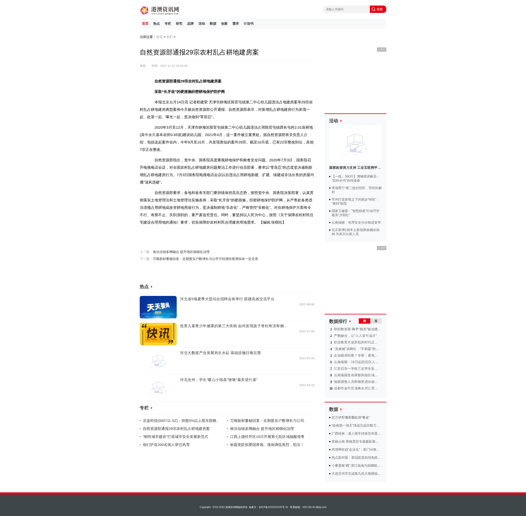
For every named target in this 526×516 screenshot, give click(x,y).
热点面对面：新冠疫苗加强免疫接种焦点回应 (357, 457)
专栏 (168, 23)
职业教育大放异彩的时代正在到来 (357, 342)
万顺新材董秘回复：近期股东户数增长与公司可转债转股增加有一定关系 (205, 259)
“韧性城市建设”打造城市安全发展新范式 (175, 437)
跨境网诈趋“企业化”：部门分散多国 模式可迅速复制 (357, 449)
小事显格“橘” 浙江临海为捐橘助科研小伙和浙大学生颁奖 (357, 465)
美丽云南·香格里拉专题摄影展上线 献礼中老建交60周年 (357, 441)
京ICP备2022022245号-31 (273, 507)
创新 (224, 23)
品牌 (190, 23)
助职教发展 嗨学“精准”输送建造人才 (357, 329)
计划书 (249, 23)
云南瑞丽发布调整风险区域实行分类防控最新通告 (357, 375)
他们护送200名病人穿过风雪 (166, 445)
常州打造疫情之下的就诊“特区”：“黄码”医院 (356, 201)
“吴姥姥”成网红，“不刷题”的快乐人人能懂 (357, 349)
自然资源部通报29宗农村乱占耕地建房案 (176, 429)
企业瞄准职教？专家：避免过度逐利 (357, 355)
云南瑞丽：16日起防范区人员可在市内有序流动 (357, 362)
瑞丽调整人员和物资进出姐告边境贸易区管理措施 (357, 381)
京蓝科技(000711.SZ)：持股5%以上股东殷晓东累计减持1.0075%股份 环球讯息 (208, 421)
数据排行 (338, 321)
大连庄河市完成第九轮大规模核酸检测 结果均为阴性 (357, 473)
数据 (213, 23)
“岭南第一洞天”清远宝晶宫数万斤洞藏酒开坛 (357, 425)
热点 (156, 23)
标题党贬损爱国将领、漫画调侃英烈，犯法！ (267, 445)
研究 (179, 23)
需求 (235, 23)
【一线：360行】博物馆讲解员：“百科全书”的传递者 (356, 178)
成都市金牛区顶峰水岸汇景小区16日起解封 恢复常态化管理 (357, 388)
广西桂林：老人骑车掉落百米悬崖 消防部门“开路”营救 (357, 433)
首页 (145, 23)
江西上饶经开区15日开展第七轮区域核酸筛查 (267, 437)
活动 (201, 23)
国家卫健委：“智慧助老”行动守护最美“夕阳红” (356, 213)
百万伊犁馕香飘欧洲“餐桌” (351, 417)
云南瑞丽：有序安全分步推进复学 (356, 222)
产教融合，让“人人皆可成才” (355, 335)
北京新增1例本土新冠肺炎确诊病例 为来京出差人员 (356, 232)
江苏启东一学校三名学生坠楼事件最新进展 (357, 368)
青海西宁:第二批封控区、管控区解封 (357, 190)
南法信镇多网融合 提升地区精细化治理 (181, 252)
